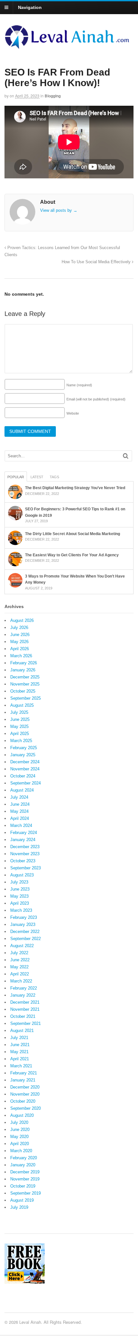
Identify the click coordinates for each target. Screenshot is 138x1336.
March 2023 (21, 910)
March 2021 (21, 1065)
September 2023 (25, 867)
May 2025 (19, 726)
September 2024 (25, 783)
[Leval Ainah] (69, 46)
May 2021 (19, 1051)
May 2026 (19, 641)
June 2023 (20, 889)
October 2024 (22, 776)
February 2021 (23, 1073)
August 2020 (22, 1115)
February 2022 (23, 988)
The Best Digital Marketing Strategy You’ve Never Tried (75, 488)
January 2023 (22, 924)
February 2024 (23, 832)
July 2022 (19, 952)
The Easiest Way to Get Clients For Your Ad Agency (72, 555)
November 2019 (24, 1179)
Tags (54, 477)
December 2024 (24, 761)
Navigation (30, 7)
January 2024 (22, 839)
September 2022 (25, 938)
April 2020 (19, 1143)
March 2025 (21, 740)
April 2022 (19, 974)
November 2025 (24, 684)
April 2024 (19, 818)
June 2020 (20, 1129)
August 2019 (22, 1200)
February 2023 (23, 917)
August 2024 (22, 790)
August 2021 (22, 1030)
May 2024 (19, 811)
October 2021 (22, 1016)
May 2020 (19, 1136)
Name (79, 385)
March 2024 (21, 825)
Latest (36, 477)
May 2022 (19, 966)
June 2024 (20, 804)
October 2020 (22, 1101)
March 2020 (21, 1150)
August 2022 (22, 945)
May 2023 (19, 896)
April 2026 (19, 648)
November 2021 (24, 1009)
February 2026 (23, 662)
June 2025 (20, 719)
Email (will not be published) (95, 399)
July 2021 (19, 1037)
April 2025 (19, 733)
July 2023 (19, 882)
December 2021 (24, 1002)
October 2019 (22, 1186)
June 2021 (20, 1044)
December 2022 (24, 931)
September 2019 (25, 1193)
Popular (15, 477)
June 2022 (20, 959)
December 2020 (24, 1087)
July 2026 (19, 627)
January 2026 (22, 670)
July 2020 (19, 1122)
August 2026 (22, 620)
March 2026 (21, 655)
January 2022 (22, 995)
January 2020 (22, 1164)
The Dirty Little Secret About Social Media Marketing (72, 534)
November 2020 (24, 1094)
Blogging (53, 96)
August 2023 (22, 875)
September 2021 (25, 1023)
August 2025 (22, 705)
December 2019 (24, 1172)
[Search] (125, 456)
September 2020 (25, 1108)
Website (72, 413)
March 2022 (21, 981)
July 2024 (19, 797)
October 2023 (22, 860)
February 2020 (23, 1157)
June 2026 (20, 634)
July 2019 (19, 1207)
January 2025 (22, 754)
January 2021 (22, 1080)
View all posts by (58, 210)
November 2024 (24, 769)
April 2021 (19, 1058)
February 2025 (23, 747)
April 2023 (19, 903)
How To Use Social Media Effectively (97, 262)
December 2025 (24, 677)
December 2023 (24, 846)
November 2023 (24, 853)
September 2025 (25, 698)
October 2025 (22, 691)
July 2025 (19, 712)
